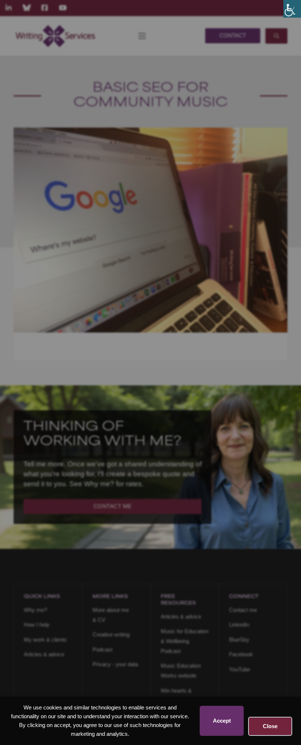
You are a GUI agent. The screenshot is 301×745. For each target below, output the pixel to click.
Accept (222, 721)
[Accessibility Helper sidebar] (292, 9)
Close (270, 726)
